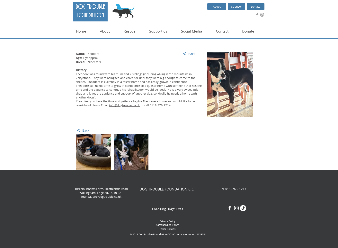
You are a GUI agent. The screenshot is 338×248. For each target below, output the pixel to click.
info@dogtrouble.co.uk (124, 105)
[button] (93, 152)
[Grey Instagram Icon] (262, 14)
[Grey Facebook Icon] (257, 14)
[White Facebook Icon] (230, 208)
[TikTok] (243, 208)
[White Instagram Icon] (236, 208)
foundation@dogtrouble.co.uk (101, 196)
